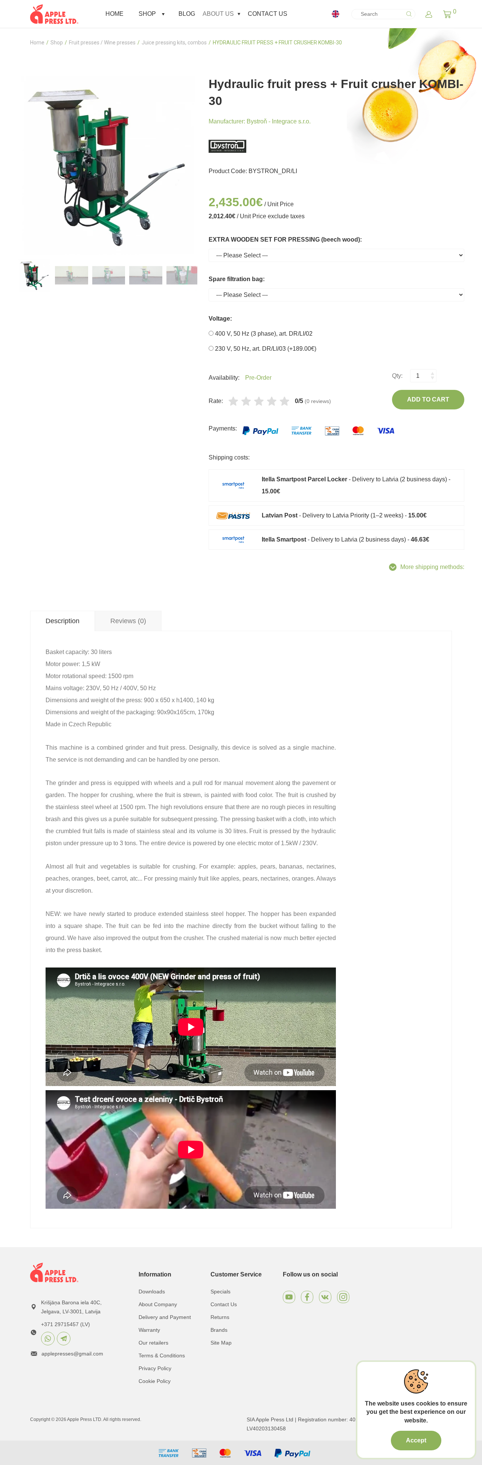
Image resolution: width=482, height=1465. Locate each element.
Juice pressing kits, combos (174, 43)
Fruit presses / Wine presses (102, 43)
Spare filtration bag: (237, 279)
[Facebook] (307, 1297)
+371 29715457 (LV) (65, 1324)
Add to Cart (428, 399)
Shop (147, 14)
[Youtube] (289, 1297)
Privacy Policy (155, 1368)
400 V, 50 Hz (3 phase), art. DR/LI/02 (263, 333)
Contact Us (267, 14)
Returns (219, 1317)
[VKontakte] (325, 1297)
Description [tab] (62, 621)
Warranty (149, 1330)
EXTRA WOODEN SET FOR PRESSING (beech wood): (285, 239)
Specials (220, 1292)
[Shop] (163, 14)
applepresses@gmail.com (72, 1354)
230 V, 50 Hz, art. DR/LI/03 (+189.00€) (265, 348)
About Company (158, 1304)
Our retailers (153, 1343)
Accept (416, 1440)
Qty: (397, 376)
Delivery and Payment (165, 1317)
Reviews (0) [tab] (128, 621)
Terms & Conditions (162, 1355)
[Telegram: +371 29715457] (63, 1338)
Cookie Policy (155, 1381)
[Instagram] (343, 1297)
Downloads (152, 1292)
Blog (186, 14)
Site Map (221, 1343)
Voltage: (220, 318)
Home (114, 14)
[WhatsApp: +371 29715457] (48, 1338)
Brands (218, 1330)
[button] (447, 14)
